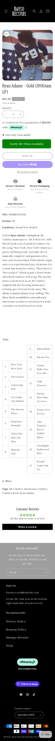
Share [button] (8, 481)
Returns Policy (16, 629)
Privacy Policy (16, 621)
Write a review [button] (27, 526)
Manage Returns (17, 637)
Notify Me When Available (27, 144)
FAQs (9, 645)
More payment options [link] (27, 172)
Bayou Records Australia (22, 737)
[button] (6, 11)
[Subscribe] (45, 572)
